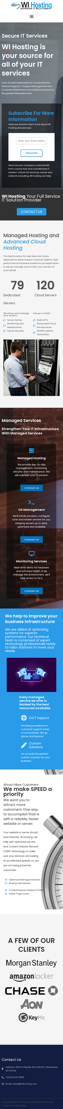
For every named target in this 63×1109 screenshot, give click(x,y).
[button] (31, 16)
